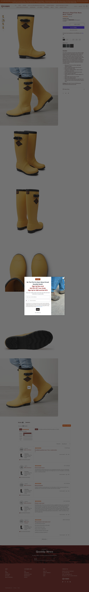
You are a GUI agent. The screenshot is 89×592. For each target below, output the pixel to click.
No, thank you (38, 312)
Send (37, 309)
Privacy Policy (38, 306)
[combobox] (27, 300)
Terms (41, 306)
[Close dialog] (63, 278)
